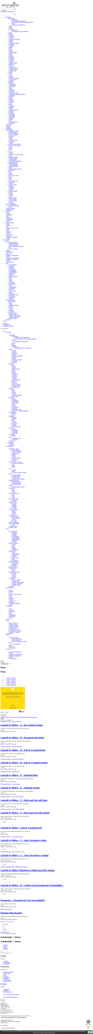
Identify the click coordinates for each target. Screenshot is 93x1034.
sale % (7, 619)
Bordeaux (11, 100)
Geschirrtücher (12, 269)
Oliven (10, 192)
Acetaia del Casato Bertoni (15, 161)
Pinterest (5, 947)
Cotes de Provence (13, 110)
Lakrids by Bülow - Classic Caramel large (21, 827)
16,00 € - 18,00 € (11, 682)
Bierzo (10, 49)
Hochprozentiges (8, 222)
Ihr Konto (4, 984)
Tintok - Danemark (11, 242)
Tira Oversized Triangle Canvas (16, 246)
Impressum (6, 978)
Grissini (11, 142)
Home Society (10, 284)
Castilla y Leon (12, 70)
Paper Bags (12, 273)
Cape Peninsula (12, 85)
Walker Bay (12, 86)
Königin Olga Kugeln (11, 913)
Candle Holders (12, 286)
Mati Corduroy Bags (14, 243)
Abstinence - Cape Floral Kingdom (17, 94)
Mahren (11, 119)
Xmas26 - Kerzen (13, 313)
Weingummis (12, 283)
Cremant (8, 213)
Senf (10, 207)
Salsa (10, 176)
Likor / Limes (9, 234)
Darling (11, 89)
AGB (4, 974)
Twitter (5, 946)
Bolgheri (11, 40)
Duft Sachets (12, 296)
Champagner (9, 214)
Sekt (7, 216)
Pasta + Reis (10, 170)
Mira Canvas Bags (13, 245)
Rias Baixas (12, 64)
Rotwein (8, 127)
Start (4, 331)
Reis (10, 171)
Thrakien (11, 97)
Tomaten (11, 195)
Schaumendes (9, 218)
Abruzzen (11, 45)
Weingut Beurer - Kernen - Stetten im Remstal (22, 22)
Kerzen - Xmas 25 (13, 623)
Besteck (11, 307)
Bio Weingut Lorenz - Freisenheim (20, 31)
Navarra (11, 51)
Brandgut (11, 136)
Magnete (11, 275)
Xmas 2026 (10, 311)
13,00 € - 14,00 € (11, 680)
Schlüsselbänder (13, 271)
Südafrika (9, 81)
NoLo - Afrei (9, 252)
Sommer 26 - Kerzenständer (12, 258)
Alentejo (11, 77)
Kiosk (6, 241)
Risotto (11, 174)
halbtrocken (9, 128)
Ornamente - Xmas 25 (14, 629)
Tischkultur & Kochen (12, 305)
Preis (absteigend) (33, 717)
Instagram (5, 949)
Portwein (8, 225)
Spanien (9, 47)
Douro (10, 73)
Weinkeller (7, 17)
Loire (10, 103)
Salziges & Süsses (11, 197)
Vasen (10, 303)
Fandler (11, 152)
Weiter (5, 929)
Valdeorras (11, 60)
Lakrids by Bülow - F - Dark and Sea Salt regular (25, 812)
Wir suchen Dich (7, 979)
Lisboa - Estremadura (14, 78)
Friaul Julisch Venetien (14, 39)
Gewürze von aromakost (15, 145)
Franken (11, 28)
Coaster (11, 309)
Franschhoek (12, 90)
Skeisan (11, 183)
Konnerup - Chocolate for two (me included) (23, 900)
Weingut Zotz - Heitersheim (18, 24)
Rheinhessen (13, 30)
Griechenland (10, 95)
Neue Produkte (6, 962)
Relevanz (3, 717)
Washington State (13, 121)
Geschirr (11, 306)
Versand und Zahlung (8, 972)
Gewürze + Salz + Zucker (13, 144)
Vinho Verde (12, 79)
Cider (7, 221)
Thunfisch (11, 188)
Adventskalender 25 (14, 627)
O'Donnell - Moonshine (11, 237)
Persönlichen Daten (7, 991)
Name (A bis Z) (9, 717)
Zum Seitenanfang (5, 932)
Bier (8, 247)
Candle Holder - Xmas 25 (15, 631)
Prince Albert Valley (14, 93)
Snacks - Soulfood (11, 276)
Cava (7, 212)
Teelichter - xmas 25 (14, 625)
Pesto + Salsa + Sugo (12, 175)
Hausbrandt (12, 182)
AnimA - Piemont (13, 248)
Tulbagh (11, 82)
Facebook (5, 945)
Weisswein (8, 124)
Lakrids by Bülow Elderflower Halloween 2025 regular (28, 870)
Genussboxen (6, 239)
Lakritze (11, 281)
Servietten (11, 268)
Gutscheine (6, 990)
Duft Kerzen (12, 297)
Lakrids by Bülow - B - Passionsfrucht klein (22, 737)
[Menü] (91, 1020)
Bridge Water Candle (12, 294)
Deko (5, 263)
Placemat (11, 310)
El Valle (11, 201)
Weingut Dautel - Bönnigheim (19, 21)
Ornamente (11, 293)
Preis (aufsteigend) (24, 717)
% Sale (5, 321)
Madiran (11, 108)
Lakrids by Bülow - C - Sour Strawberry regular (25, 855)
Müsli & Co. (9, 251)
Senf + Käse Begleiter (12, 205)
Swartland (11, 91)
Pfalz (10, 27)
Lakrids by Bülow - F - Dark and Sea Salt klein (24, 800)
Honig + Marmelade (11, 204)
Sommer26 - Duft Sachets (12, 255)
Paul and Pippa (12, 199)
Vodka (7, 229)
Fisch (10, 196)
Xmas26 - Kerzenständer (15, 315)
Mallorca (11, 56)
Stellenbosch (12, 83)
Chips (10, 279)
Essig (8, 155)
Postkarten (11, 265)
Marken (11, 41)
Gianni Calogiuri (13, 158)
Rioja (10, 48)
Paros (10, 98)
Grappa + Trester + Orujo (12, 228)
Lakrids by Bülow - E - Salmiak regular (20, 787)
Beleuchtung (12, 288)
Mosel (10, 26)
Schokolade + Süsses (12, 131)
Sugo (10, 179)
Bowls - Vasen (12, 290)
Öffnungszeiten (7, 981)
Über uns (5, 976)
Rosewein (8, 125)
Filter (2, 718)
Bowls (10, 302)
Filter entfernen (5, 663)
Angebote (5, 961)
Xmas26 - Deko (13, 318)
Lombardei (11, 44)
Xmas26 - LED (12, 314)
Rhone (10, 104)
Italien (9, 32)
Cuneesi (11, 138)
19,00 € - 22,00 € (11, 683)
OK (2, 662)
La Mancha (12, 66)
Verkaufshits (6, 963)
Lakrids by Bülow (13, 140)
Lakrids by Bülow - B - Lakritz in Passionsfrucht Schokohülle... (32, 885)
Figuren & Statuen (10, 300)
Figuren (8, 260)
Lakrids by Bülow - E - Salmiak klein (19, 775)
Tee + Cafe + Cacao (12, 180)
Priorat (10, 55)
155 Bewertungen (12, 707)
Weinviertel (12, 116)
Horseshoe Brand (13, 163)
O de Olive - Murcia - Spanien (16, 154)
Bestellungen (6, 989)
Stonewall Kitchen (13, 165)
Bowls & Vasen (10, 262)
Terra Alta (11, 59)
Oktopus (11, 190)
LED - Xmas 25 (13, 628)
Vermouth (8, 235)
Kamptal (11, 112)
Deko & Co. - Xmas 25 (14, 632)
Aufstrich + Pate (10, 209)
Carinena (11, 61)
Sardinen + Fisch (11, 184)
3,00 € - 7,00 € (10, 678)
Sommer (6, 254)
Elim (10, 87)
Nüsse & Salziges (10, 208)
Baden (12, 23)
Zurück (5, 924)
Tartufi (10, 137)
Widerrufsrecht (6, 973)
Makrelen (11, 187)
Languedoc (11, 106)
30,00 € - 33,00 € (11, 685)
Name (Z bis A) (16, 717)
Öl (8, 150)
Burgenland (12, 114)
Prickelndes (7, 210)
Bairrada (11, 76)
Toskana (11, 34)
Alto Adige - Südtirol (14, 43)
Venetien (11, 35)
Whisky (8, 233)
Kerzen (8, 256)
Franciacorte (9, 220)
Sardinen (11, 186)
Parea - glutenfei (13, 200)
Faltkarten (11, 267)
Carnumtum (12, 115)
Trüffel (9, 167)
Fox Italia (11, 203)
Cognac (8, 238)
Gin (7, 226)
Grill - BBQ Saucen (12, 162)
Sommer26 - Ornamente (11, 259)
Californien (11, 123)
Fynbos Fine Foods (13, 166)
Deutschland (10, 18)
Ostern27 (8, 319)
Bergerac (11, 107)
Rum (7, 230)
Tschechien (10, 117)
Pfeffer (10, 148)
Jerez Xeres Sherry (13, 68)
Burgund (11, 102)
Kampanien (12, 36)
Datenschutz (6, 977)
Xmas (7, 620)
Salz (10, 146)
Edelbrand (8, 231)
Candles (11, 289)
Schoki (10, 277)
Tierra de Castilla (13, 62)
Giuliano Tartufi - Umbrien (15, 169)
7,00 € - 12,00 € (11, 679)
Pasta (10, 172)
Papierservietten (13, 272)
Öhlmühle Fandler (13, 157)
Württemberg (13, 19)
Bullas (10, 65)
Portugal (9, 72)
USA (8, 120)
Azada (10, 153)
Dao (10, 74)
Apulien (11, 38)
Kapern (11, 193)
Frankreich (10, 99)
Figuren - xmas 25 (13, 624)
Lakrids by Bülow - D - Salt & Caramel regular (24, 762)
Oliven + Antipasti (11, 191)
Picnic (7, 250)
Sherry (7, 224)
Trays (10, 285)
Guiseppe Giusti (13, 159)
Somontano (12, 57)
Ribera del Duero (13, 52)
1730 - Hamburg (11, 264)
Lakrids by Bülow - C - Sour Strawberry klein (23, 840)
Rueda (10, 53)
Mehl (10, 149)
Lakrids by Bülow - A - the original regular (22, 725)
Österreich (9, 111)
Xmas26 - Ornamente (14, 317)
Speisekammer (7, 129)
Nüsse (10, 280)
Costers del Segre (13, 69)
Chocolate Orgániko (14, 133)
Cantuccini (11, 141)
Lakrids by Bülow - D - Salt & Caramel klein (23, 750)
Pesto (10, 178)
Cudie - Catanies (13, 134)
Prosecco (8, 217)
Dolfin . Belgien (13, 132)
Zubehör (11, 298)
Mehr (91, 1031)
